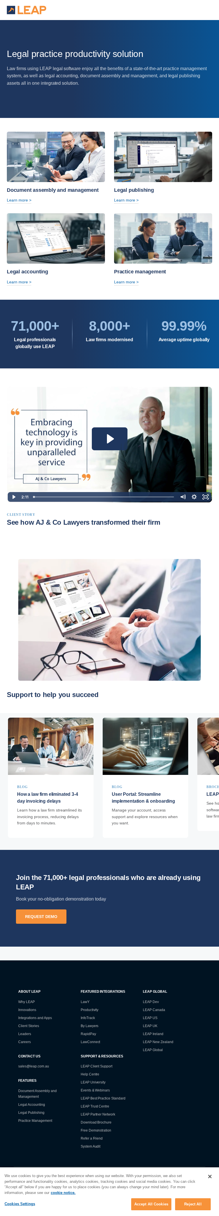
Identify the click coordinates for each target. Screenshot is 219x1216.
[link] (51, 778)
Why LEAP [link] (26, 1002)
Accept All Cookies (151, 1204)
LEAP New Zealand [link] (158, 1042)
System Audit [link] (91, 1146)
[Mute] (182, 497)
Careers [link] (24, 1042)
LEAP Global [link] (153, 1050)
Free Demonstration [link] (96, 1130)
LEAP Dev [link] (151, 1002)
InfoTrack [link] (88, 1018)
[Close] (210, 1176)
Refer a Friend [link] (92, 1138)
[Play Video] (13, 497)
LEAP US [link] (150, 1018)
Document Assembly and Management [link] (37, 1094)
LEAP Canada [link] (154, 1010)
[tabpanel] (51, 778)
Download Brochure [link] (96, 1122)
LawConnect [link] (90, 1042)
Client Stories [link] (28, 1026)
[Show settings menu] (194, 497)
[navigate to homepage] (27, 10)
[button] (195, 10)
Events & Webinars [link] (95, 1090)
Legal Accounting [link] (31, 1105)
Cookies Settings (20, 1204)
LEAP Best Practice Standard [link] (103, 1098)
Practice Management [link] (35, 1121)
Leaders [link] (24, 1034)
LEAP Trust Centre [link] (95, 1106)
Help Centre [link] (90, 1074)
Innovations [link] (27, 1010)
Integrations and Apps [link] (35, 1018)
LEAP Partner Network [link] (98, 1114)
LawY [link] (85, 1002)
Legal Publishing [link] (31, 1113)
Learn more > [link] (19, 200)
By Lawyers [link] (90, 1026)
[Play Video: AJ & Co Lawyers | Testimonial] (109, 438)
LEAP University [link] (93, 1082)
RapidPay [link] (88, 1034)
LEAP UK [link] (150, 1026)
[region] (109, 1191)
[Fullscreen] (205, 497)
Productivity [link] (90, 1010)
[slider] (104, 497)
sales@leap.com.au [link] (33, 1066)
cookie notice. (63, 1193)
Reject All (192, 1204)
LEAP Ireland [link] (153, 1034)
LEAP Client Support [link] (97, 1066)
